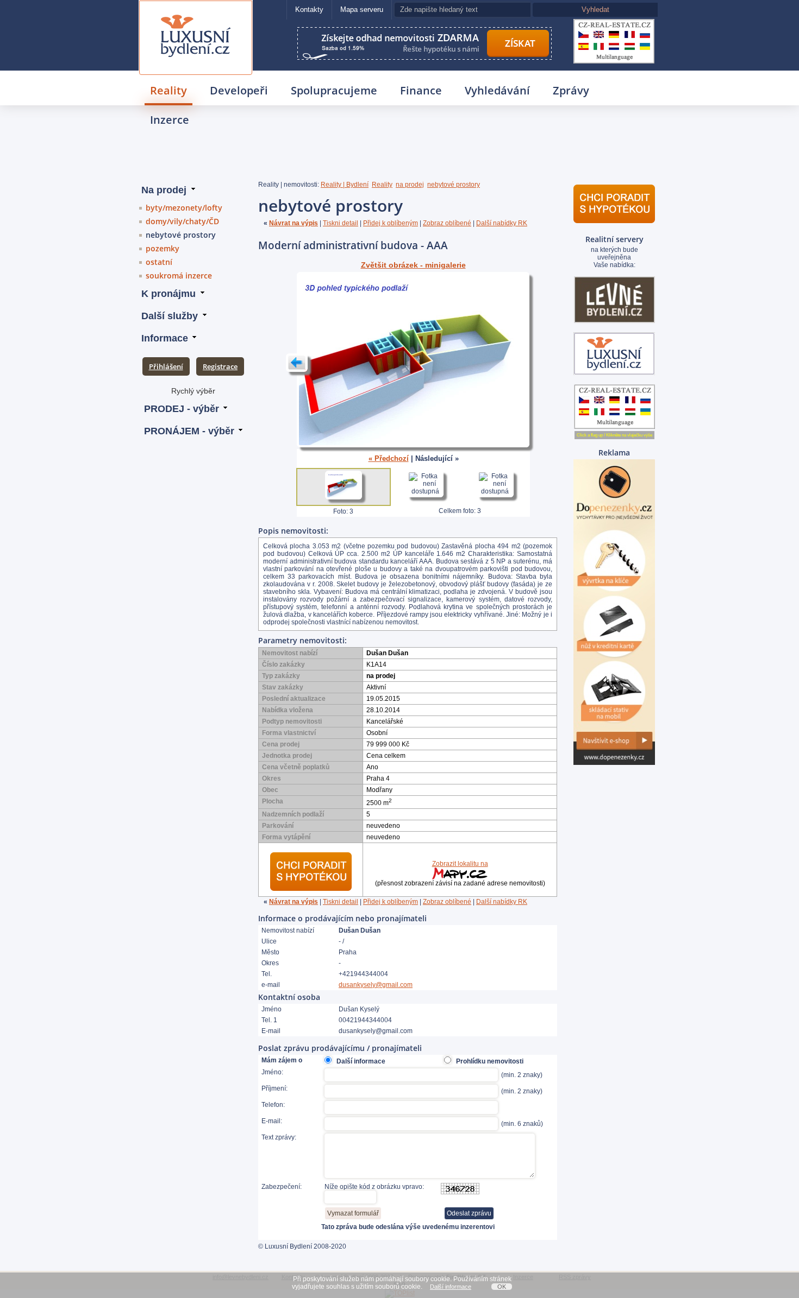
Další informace (450, 1286)
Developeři (239, 90)
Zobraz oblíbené (447, 223)
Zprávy (571, 90)
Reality (168, 90)
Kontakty (309, 9)
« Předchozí (389, 458)
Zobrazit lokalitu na (460, 864)
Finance (421, 90)
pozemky (162, 248)
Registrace (220, 366)
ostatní (159, 262)
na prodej (410, 184)
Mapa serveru (361, 9)
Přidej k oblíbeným (390, 223)
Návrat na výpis (293, 223)
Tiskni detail (340, 223)
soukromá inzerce (179, 275)
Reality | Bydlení (345, 184)
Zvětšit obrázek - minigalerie (413, 265)
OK (502, 1286)
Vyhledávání (497, 90)
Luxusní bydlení (195, 14)
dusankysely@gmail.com (376, 985)
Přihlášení (166, 366)
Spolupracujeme (334, 90)
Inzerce (169, 119)
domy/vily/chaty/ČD (182, 221)
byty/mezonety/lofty (184, 207)
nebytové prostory (181, 235)
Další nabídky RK (501, 223)
